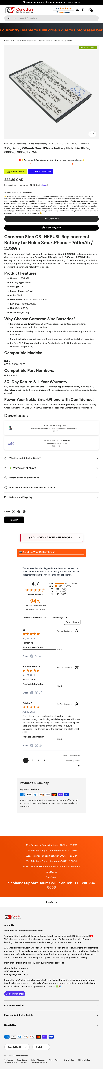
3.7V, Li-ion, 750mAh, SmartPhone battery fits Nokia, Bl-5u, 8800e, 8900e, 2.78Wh (41, 41)
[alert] (51, 538)
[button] (83, 9)
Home (6, 41)
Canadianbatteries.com (19, 1056)
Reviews (24, 1062)
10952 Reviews (38, 594)
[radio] (64, 583)
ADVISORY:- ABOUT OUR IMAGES (51, 537)
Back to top (51, 902)
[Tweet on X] (13, 511)
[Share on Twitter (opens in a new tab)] (36, 656)
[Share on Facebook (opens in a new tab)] (31, 656)
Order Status (22, 1060)
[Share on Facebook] (18, 511)
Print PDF (14, 520)
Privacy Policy (54, 1060)
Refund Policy (69, 1060)
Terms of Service (10, 1062)
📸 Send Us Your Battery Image (37, 552)
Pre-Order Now (52, 219)
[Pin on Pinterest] (24, 511)
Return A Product (38, 1060)
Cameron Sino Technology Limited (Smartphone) (25, 144)
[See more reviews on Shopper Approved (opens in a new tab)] (40, 656)
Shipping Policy (84, 1060)
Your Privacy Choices (39, 1062)
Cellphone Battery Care (55, 425)
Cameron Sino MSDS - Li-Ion (56, 440)
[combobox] (51, 18)
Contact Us (8, 1060)
